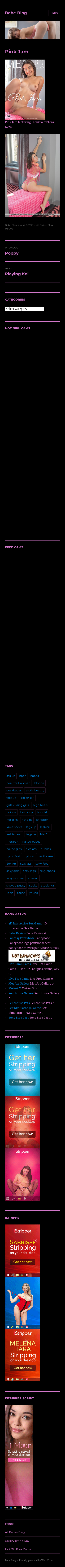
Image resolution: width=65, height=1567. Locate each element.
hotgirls (27, 819)
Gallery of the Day (17, 1540)
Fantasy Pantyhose (21, 938)
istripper (42, 819)
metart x (12, 841)
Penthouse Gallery (21, 993)
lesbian (45, 827)
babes (34, 775)
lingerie (31, 834)
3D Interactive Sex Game (25, 923)
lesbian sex (14, 834)
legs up (31, 827)
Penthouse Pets (19, 1003)
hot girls (12, 819)
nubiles (46, 849)
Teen (9, 893)
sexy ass (26, 863)
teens (21, 893)
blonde (39, 783)
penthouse (45, 856)
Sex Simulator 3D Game (24, 1008)
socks (33, 885)
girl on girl (27, 797)
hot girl (42, 812)
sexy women (15, 878)
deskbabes (14, 790)
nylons (29, 856)
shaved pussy (15, 885)
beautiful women (18, 783)
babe (22, 775)
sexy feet (42, 863)
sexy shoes (47, 871)
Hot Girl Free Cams (18, 1549)
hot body (26, 812)
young (33, 893)
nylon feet (13, 856)
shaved (33, 878)
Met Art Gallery (18, 983)
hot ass (11, 812)
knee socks (14, 827)
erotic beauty (35, 790)
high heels (40, 805)
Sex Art (11, 863)
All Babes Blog (44, 225)
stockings (48, 885)
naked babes (31, 841)
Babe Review (17, 933)
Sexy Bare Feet (18, 1017)
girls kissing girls (17, 805)
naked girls (14, 849)
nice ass (31, 849)
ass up (10, 775)
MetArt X (14, 988)
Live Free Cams (18, 978)
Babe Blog (16, 12)
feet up (11, 797)
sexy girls (12, 871)
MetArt (9, 228)
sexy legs (29, 871)
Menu (54, 12)
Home (9, 1523)
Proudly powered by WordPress (36, 1560)
